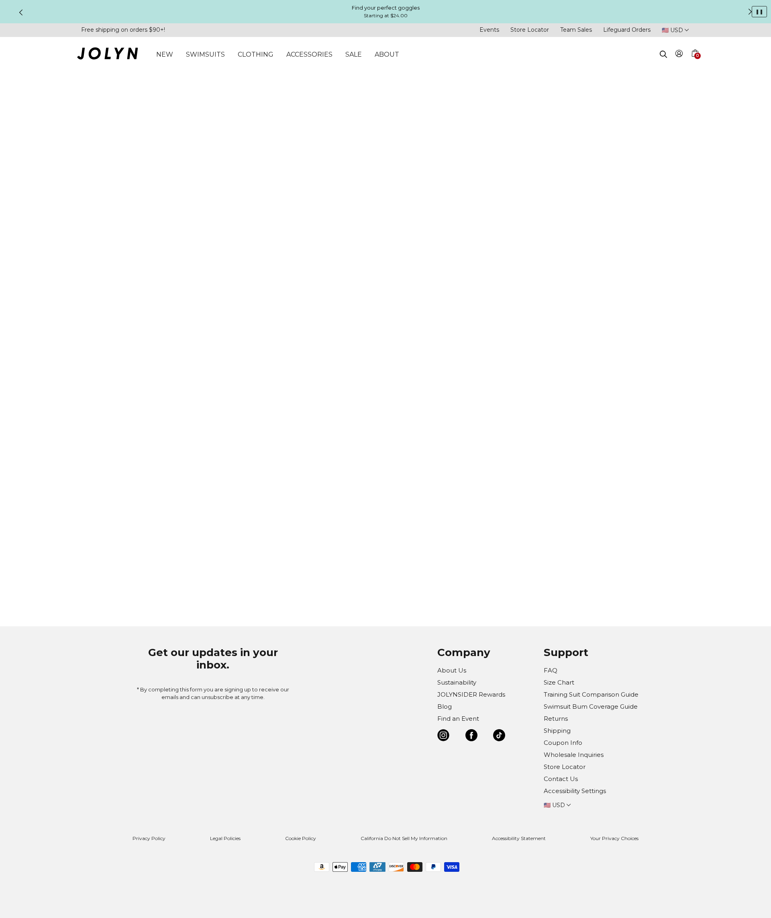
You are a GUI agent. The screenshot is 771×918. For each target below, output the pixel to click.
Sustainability (456, 682)
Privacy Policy (149, 838)
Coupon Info (563, 742)
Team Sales (576, 29)
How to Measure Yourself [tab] (494, 259)
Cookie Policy (300, 838)
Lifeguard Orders (627, 29)
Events (489, 29)
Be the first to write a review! (385, 570)
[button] (695, 63)
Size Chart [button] (463, 172)
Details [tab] (466, 237)
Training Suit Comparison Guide (591, 694)
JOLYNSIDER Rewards (471, 694)
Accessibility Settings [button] (575, 791)
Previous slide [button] (21, 12)
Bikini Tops (481, 84)
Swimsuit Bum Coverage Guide (591, 706)
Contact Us (561, 779)
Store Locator (529, 29)
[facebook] (471, 736)
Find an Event (458, 718)
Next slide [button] (750, 11)
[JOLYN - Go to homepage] (107, 54)
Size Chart (559, 682)
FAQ (550, 670)
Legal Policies (225, 838)
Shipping (557, 730)
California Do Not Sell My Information (404, 838)
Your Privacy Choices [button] (614, 838)
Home (455, 84)
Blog (444, 706)
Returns (556, 718)
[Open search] (663, 54)
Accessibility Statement (519, 838)
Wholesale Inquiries (574, 755)
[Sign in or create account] (679, 54)
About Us (451, 670)
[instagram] (443, 736)
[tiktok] (499, 736)
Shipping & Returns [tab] (485, 280)
